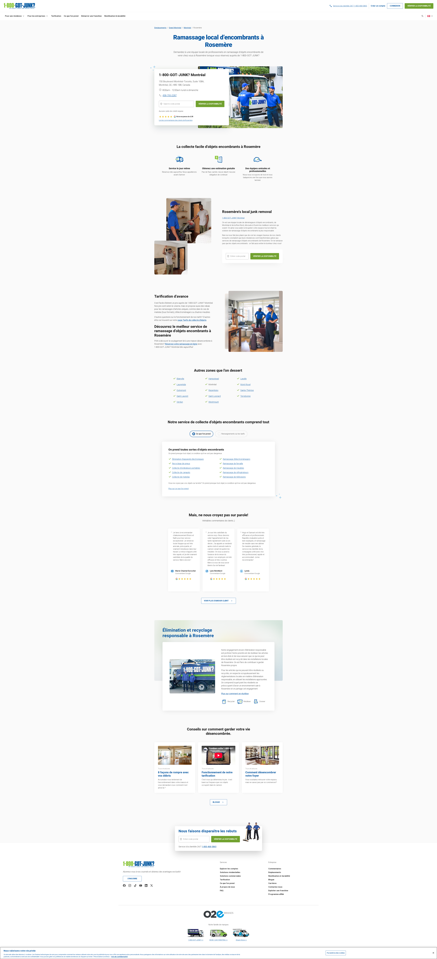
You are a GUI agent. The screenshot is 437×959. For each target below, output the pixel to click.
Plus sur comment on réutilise (235, 693)
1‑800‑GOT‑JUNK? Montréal (233, 218)
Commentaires (274, 869)
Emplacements (160, 28)
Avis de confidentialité (119, 957)
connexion (395, 6)
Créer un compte (378, 6)
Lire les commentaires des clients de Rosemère (175, 120)
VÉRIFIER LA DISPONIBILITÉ (419, 6)
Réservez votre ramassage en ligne (181, 344)
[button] (15, 16)
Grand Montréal (175, 28)
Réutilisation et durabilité (279, 876)
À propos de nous (227, 887)
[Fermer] (433, 952)
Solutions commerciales (230, 876)
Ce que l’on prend (227, 883)
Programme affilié (276, 894)
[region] (218, 953)
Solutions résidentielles (230, 872)
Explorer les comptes (229, 869)
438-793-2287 (170, 95)
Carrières (272, 883)
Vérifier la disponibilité (225, 839)
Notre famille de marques (218, 925)
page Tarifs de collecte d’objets (192, 320)
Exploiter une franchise (278, 890)
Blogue (271, 880)
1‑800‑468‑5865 (209, 846)
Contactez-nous (275, 887)
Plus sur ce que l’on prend (178, 489)
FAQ (221, 890)
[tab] (201, 434)
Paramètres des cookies (336, 953)
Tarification (225, 880)
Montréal (187, 28)
